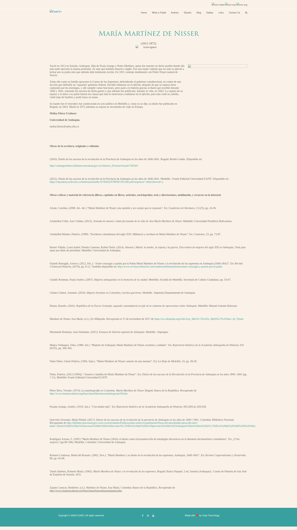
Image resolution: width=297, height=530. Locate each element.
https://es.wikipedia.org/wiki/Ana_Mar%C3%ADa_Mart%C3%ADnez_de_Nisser (199, 318)
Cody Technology (210, 515)
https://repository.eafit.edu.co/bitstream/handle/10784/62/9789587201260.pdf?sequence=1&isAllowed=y (106, 181)
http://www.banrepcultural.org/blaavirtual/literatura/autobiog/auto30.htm (89, 393)
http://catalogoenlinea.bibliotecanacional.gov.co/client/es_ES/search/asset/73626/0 (94, 165)
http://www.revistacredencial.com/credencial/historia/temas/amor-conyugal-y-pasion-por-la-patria (170, 266)
